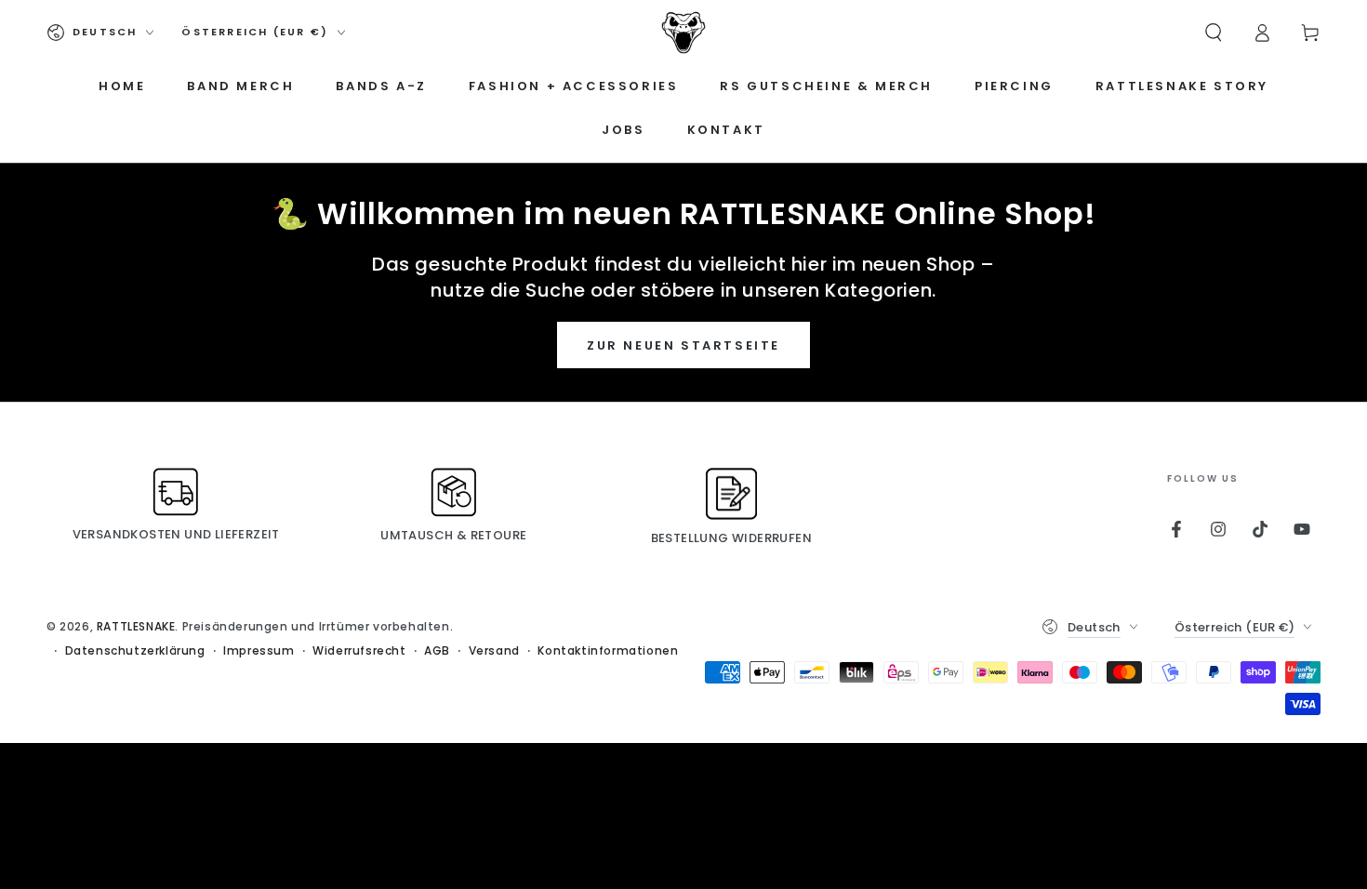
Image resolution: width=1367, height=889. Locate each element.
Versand (494, 651)
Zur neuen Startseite (683, 345)
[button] (1213, 32)
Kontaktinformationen (608, 651)
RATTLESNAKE (136, 626)
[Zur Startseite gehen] (683, 32)
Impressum (258, 651)
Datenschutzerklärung (135, 651)
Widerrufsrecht (358, 651)
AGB (437, 651)
